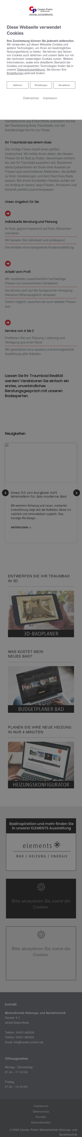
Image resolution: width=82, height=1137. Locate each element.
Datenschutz (31, 98)
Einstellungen (41, 85)
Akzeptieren (64, 85)
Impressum (50, 98)
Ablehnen (17, 85)
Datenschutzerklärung (31, 69)
